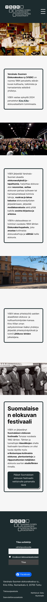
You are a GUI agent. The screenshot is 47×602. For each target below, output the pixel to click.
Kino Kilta (24, 100)
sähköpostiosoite (23, 547)
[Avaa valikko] (43, 11)
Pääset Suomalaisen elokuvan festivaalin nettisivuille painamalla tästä (23, 479)
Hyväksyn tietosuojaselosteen (25, 557)
